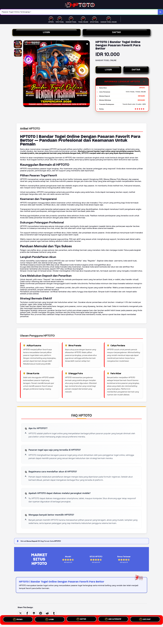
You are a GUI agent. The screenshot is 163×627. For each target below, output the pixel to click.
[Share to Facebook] (27, 613)
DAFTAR (116, 32)
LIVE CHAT (147, 620)
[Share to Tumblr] (54, 613)
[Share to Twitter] (20, 613)
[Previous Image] (25, 74)
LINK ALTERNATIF (114, 620)
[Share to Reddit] (47, 613)
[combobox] (79, 12)
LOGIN (46, 32)
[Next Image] (88, 74)
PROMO (19, 619)
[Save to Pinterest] (40, 613)
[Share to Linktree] (34, 613)
